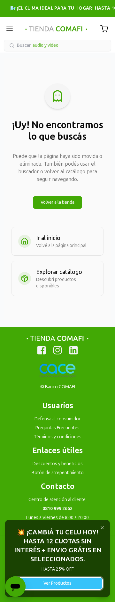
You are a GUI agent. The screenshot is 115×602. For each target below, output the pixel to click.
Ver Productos (57, 583)
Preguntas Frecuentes (57, 428)
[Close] (102, 527)
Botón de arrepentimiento (58, 472)
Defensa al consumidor (57, 419)
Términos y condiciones (57, 437)
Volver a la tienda (57, 202)
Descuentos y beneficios (58, 463)
